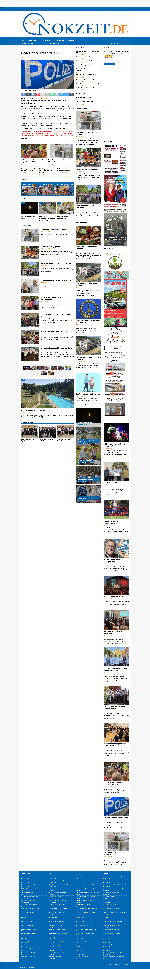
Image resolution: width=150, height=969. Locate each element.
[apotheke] (115, 420)
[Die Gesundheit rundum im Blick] (47, 431)
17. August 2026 (108, 525)
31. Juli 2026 (45, 301)
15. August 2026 (108, 564)
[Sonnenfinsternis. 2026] (29, 208)
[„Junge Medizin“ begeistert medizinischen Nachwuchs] (65, 189)
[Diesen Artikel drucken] (47, 94)
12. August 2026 (81, 251)
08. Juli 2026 (24, 938)
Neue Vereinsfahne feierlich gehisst (57, 892)
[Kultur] (116, 432)
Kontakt (38, 10)
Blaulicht (37, 57)
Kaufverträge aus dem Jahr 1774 (114, 483)
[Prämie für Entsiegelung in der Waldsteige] (47, 208)
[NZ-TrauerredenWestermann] (115, 244)
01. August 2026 (108, 747)
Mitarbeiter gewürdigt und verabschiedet (52, 298)
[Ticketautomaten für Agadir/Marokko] (29, 431)
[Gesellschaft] (30, 235)
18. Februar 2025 (80, 954)
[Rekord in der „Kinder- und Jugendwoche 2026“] (34, 151)
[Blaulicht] (116, 806)
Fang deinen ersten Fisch (109, 896)
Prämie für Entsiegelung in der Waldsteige (47, 218)
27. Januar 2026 (81, 361)
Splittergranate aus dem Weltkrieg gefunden (29, 169)
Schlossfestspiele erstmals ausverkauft (64, 169)
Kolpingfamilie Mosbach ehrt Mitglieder (58, 952)
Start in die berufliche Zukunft (64, 440)
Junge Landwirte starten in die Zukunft (112, 908)
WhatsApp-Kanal (43, 98)
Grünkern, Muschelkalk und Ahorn (29, 933)
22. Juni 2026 (24, 954)
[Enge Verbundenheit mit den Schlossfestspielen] (68, 368)
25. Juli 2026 (45, 333)
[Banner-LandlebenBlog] (115, 325)
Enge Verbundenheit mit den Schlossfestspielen (115, 669)
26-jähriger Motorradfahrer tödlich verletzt (46, 170)
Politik (78, 873)
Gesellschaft (53, 918)
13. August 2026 (83, 424)
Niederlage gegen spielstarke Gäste (57, 888)
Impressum (45, 10)
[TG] (126, 43)
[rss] (123, 43)
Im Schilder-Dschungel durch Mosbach (85, 941)
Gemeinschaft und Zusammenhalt (57, 904)
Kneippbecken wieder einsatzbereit (29, 945)
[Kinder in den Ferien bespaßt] (34, 189)
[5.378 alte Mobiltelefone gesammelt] (88, 493)
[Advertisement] (127, 78)
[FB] (111, 43)
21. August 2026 (62, 172)
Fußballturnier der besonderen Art (57, 912)
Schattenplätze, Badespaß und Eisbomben (31, 949)
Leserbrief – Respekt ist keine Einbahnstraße (86, 945)
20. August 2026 (108, 486)
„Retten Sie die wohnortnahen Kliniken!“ (88, 358)
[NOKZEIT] (75, 36)
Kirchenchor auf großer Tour (55, 956)
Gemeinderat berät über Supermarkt (84, 877)
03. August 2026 (26, 412)
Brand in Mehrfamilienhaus (83, 97)
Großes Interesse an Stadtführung (29, 952)
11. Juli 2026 (24, 934)
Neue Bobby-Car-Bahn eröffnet (28, 956)
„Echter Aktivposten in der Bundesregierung (86, 908)
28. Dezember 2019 (27, 57)
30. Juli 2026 (24, 927)
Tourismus (24, 918)
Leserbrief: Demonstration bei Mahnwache (88, 321)
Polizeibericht (25, 873)
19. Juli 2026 (52, 954)
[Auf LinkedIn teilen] (33, 94)
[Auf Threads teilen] (71, 94)
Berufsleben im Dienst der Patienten (56, 263)
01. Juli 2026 (24, 942)
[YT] (117, 43)
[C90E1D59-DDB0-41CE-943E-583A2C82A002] (116, 278)
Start (22, 40)
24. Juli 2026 (24, 930)
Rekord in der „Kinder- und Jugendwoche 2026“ (32, 161)
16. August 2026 (53, 890)
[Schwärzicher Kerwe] (115, 173)
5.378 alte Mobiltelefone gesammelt (86, 498)
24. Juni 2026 (24, 950)
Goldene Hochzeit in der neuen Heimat (56, 280)
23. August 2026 (26, 164)
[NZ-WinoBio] (115, 270)
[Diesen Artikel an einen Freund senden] (42, 94)
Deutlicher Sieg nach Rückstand (56, 896)
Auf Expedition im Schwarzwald (85, 88)
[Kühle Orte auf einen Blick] (65, 208)
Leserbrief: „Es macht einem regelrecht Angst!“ (87, 952)
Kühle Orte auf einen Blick (63, 217)
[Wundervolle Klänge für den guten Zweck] (51, 373)
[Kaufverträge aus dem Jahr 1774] (33, 368)
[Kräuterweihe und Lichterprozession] (40, 368)
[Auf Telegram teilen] (61, 94)
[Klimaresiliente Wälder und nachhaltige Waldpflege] (88, 474)
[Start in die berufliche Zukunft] (65, 431)
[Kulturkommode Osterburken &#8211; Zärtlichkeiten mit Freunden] (115, 211)
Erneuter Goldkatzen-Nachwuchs (29, 925)
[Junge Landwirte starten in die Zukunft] (49, 189)
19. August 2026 (25, 910)
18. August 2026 (25, 914)
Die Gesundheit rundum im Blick (46, 440)
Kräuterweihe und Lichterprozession (111, 522)
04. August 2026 (83, 462)
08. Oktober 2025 (80, 942)
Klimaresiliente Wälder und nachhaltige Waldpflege (86, 478)
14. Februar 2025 (80, 958)
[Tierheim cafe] (115, 358)
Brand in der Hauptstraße (83, 65)
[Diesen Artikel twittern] (28, 94)
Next (23, 189)
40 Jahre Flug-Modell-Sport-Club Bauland (58, 900)
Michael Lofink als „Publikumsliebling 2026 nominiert (61, 884)
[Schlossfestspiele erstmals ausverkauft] (26, 368)
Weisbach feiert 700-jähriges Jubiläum (56, 348)
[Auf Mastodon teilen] (57, 94)
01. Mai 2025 (79, 950)
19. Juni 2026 (24, 958)
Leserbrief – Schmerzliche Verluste (86, 248)
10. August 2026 (46, 265)
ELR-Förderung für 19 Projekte (83, 904)
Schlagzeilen (32, 40)
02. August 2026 (83, 481)
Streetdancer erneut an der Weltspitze (58, 881)
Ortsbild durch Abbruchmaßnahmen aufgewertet (86, 102)
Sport (50, 873)
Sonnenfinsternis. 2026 (28, 217)
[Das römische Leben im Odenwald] (61, 368)
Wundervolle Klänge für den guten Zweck (115, 745)
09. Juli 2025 (79, 946)
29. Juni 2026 (24, 946)
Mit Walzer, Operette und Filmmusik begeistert (114, 956)
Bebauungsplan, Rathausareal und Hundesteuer (87, 892)
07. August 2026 (108, 672)
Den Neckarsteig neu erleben (28, 941)
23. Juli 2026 (45, 350)
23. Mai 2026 (80, 287)
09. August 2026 (108, 598)
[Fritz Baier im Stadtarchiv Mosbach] (61, 151)
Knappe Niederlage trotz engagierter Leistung (86, 69)
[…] (61, 237)
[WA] (129, 43)
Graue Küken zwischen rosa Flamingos (30, 937)
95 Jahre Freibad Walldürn (33, 410)
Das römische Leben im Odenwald (113, 632)
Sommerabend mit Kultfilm (115, 596)
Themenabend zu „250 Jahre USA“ (54, 331)
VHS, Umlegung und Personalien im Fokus (86, 900)
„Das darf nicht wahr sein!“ (82, 956)
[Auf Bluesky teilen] (66, 94)
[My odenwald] (115, 317)
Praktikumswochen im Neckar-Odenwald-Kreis (114, 888)
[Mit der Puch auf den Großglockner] (47, 368)
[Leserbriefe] (88, 235)
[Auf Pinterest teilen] (37, 94)
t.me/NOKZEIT (56, 133)
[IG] (120, 43)
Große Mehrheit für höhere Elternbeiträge (86, 888)
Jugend (105, 873)
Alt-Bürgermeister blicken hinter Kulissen (114, 708)
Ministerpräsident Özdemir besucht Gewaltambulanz (88, 884)
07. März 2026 (80, 324)
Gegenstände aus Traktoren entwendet (30, 904)
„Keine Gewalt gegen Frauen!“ (53, 246)
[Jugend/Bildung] (116, 771)
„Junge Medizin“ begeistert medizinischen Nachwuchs (116, 912)
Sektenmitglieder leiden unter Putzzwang (85, 949)
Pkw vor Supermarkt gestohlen (28, 900)
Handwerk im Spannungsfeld (83, 881)
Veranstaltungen (45, 40)
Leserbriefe (70, 40)
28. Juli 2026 (45, 316)
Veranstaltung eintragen (27, 10)
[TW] (114, 43)
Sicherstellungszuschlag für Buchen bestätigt (86, 896)
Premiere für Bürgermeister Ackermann (85, 912)
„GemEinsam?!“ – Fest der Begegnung (56, 314)
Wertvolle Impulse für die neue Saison (58, 908)
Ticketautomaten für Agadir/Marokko (28, 440)
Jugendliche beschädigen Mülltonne (29, 896)
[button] (1, 8)
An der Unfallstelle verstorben (84, 56)
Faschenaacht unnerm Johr (109, 900)
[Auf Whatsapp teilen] (52, 94)
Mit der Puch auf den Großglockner (112, 561)
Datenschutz (54, 10)
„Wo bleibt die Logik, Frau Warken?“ (86, 284)
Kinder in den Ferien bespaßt (110, 904)
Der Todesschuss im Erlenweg (88, 394)
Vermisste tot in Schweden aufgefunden (30, 908)
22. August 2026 (26, 172)
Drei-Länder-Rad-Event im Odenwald (29, 929)
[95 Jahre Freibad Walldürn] (47, 393)
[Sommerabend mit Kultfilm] (54, 368)
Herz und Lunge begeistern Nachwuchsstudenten (83, 92)
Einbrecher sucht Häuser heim (28, 912)
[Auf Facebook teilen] (23, 94)
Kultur (105, 918)
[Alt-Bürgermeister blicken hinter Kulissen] (44, 373)
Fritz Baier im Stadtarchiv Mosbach (58, 161)
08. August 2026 (46, 282)
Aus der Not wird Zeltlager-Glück (111, 892)
